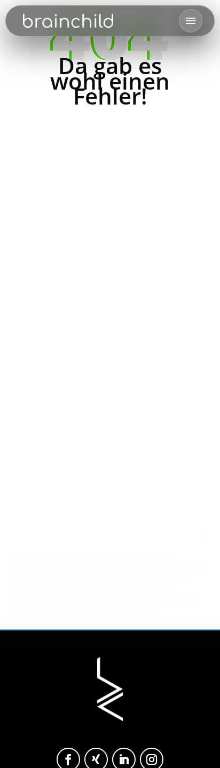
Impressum (168, 751)
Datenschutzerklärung (113, 751)
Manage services (107, 636)
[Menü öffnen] (190, 21)
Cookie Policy (54, 751)
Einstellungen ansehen (110, 726)
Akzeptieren (110, 667)
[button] (204, 537)
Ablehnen (110, 697)
